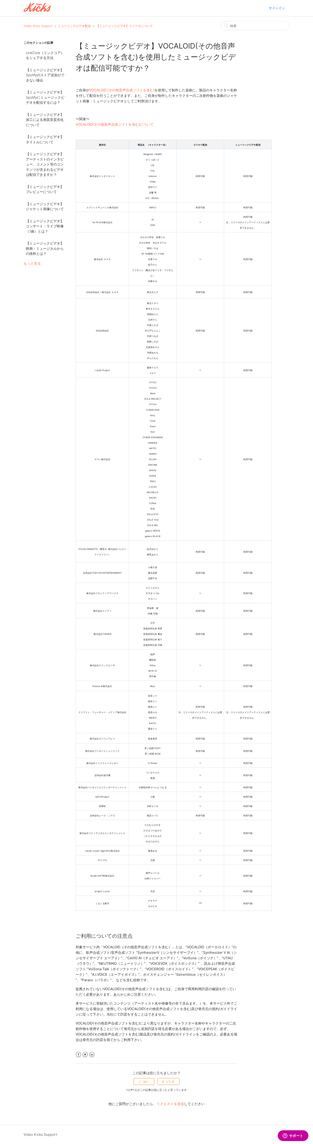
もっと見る (32, 263)
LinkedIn (92, 1054)
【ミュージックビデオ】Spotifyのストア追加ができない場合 (45, 75)
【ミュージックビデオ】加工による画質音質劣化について (45, 119)
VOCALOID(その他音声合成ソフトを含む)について (115, 124)
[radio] (144, 1081)
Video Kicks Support (38, 26)
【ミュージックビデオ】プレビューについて (45, 189)
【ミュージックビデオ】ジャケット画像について (45, 206)
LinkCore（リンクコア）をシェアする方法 (45, 55)
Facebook (78, 1054)
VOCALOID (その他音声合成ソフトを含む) (121, 90)
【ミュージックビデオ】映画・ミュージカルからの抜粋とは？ (45, 248)
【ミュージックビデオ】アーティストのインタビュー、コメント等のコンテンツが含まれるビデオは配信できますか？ (45, 164)
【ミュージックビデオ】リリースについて (124, 26)
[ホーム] (37, 10)
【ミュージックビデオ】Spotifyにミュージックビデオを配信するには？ (45, 97)
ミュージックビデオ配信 (74, 26)
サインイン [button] (277, 8)
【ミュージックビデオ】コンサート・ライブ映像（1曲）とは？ (45, 226)
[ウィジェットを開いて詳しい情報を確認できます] (292, 1136)
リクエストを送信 (170, 1104)
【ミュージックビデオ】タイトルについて (45, 139)
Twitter (85, 1054)
